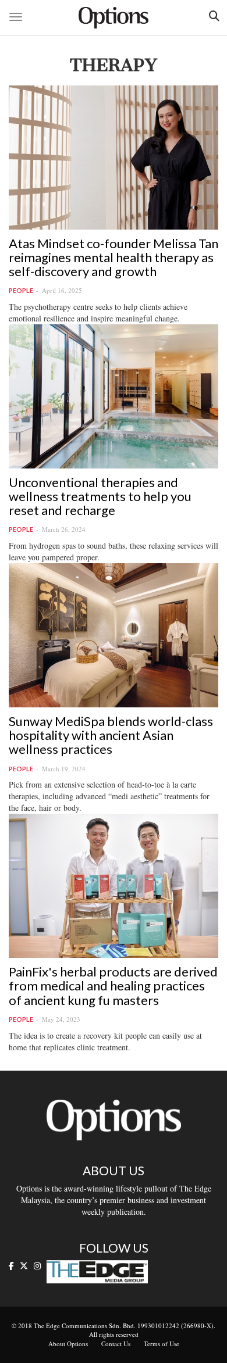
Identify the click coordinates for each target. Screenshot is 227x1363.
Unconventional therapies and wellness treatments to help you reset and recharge (100, 496)
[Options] (113, 17)
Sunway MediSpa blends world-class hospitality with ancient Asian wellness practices (111, 735)
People (21, 290)
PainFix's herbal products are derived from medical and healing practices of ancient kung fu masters (113, 985)
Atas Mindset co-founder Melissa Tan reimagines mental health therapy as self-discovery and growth (113, 257)
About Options (68, 1343)
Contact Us (115, 1343)
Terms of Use (161, 1343)
